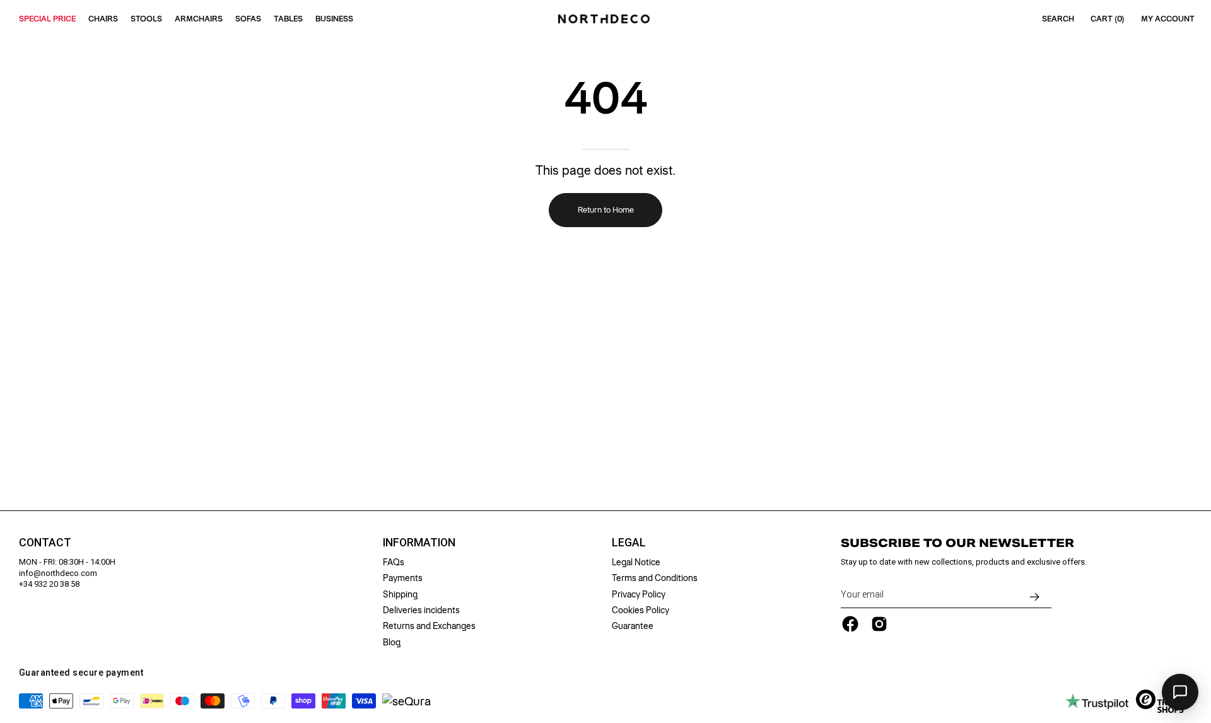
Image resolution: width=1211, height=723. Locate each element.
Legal (629, 542)
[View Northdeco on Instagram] (879, 623)
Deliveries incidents (421, 610)
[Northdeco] (605, 19)
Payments (403, 578)
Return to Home (606, 210)
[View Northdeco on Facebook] (850, 623)
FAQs (393, 562)
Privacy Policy (638, 594)
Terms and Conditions (655, 578)
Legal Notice (636, 562)
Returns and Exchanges (429, 626)
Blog (392, 642)
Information (419, 542)
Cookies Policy (640, 610)
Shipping (400, 594)
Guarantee (632, 626)
